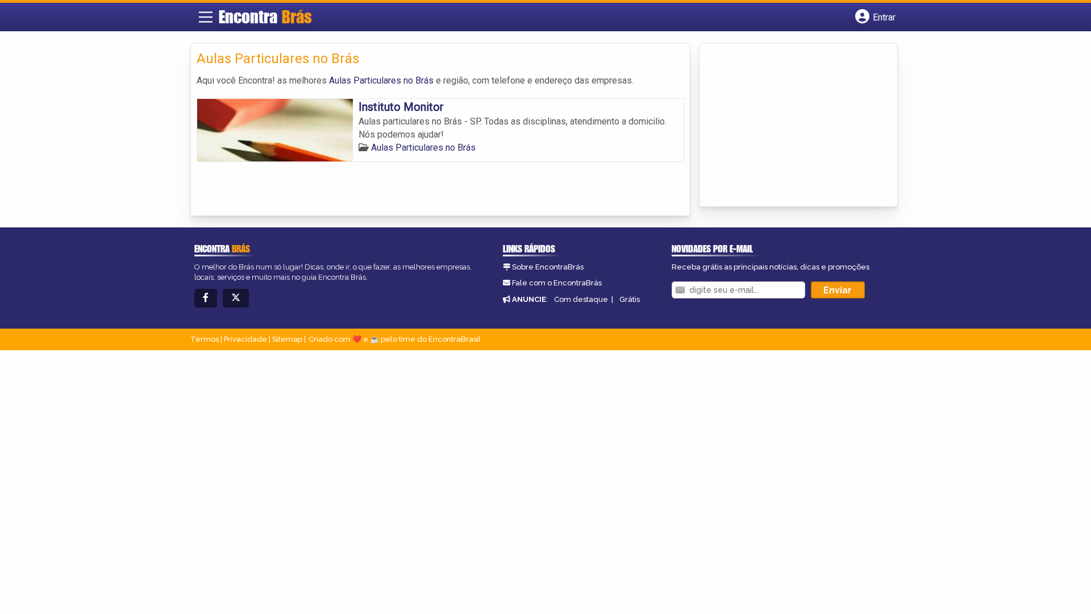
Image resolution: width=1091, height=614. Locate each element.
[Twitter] (236, 298)
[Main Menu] (205, 17)
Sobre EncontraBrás (548, 267)
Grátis (629, 299)
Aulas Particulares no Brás (381, 80)
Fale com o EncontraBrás (557, 283)
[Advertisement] (790, 126)
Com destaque (581, 299)
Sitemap (287, 339)
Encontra (265, 16)
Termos (204, 339)
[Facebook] (205, 298)
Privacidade (245, 339)
